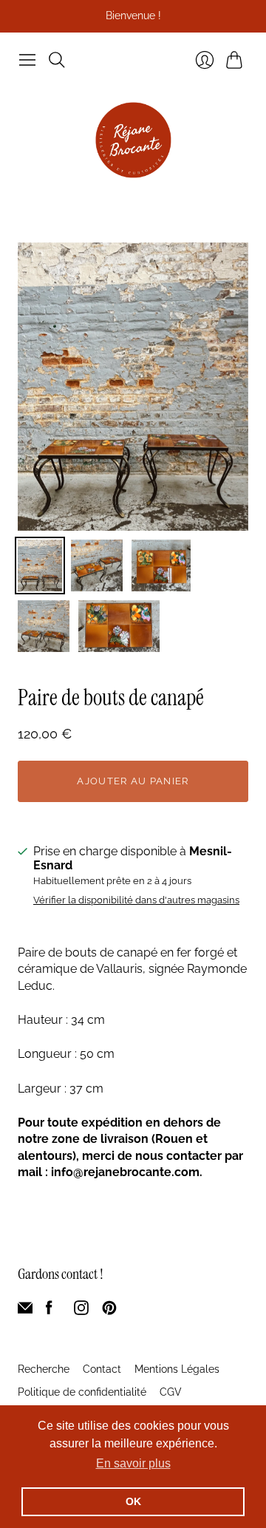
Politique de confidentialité (82, 1392)
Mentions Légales (176, 1369)
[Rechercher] (57, 60)
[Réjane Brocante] (133, 140)
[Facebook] (49, 1311)
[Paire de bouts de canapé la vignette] (40, 565)
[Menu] (27, 59)
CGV (171, 1392)
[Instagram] (81, 1311)
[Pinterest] (109, 1311)
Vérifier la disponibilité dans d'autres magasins (136, 900)
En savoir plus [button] (133, 1463)
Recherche (43, 1369)
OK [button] (133, 1501)
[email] (25, 1311)
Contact (102, 1369)
